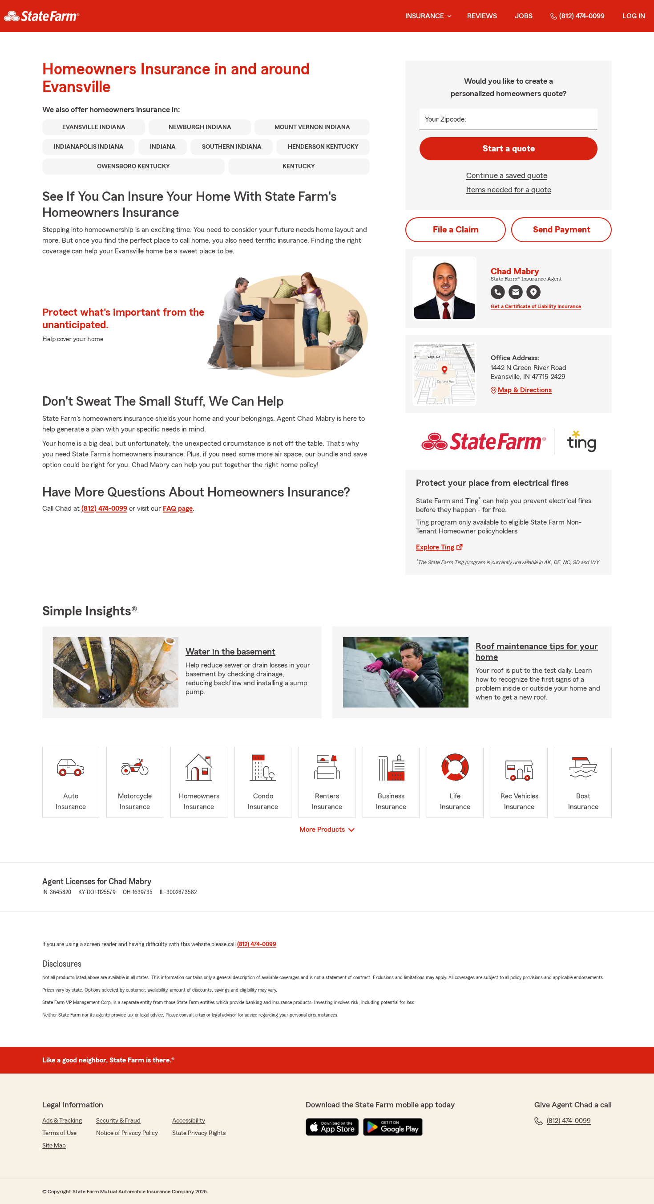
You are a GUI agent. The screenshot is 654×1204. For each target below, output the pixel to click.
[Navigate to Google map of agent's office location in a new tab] (533, 292)
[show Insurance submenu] (447, 16)
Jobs (524, 16)
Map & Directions (525, 390)
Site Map (54, 1146)
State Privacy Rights (199, 1133)
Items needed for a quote (508, 190)
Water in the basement (230, 651)
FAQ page (178, 508)
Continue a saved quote (506, 175)
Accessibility (188, 1121)
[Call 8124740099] (498, 292)
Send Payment (561, 229)
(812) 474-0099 (582, 16)
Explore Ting (435, 547)
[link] (41, 16)
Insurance (424, 16)
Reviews (482, 16)
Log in (633, 16)
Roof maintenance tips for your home (537, 652)
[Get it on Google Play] (393, 1127)
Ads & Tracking (62, 1121)
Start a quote (509, 148)
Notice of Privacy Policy (127, 1133)
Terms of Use (59, 1133)
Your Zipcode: (445, 119)
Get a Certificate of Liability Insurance (536, 306)
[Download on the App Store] (332, 1127)
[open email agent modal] (516, 293)
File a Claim (456, 229)
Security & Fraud (118, 1121)
